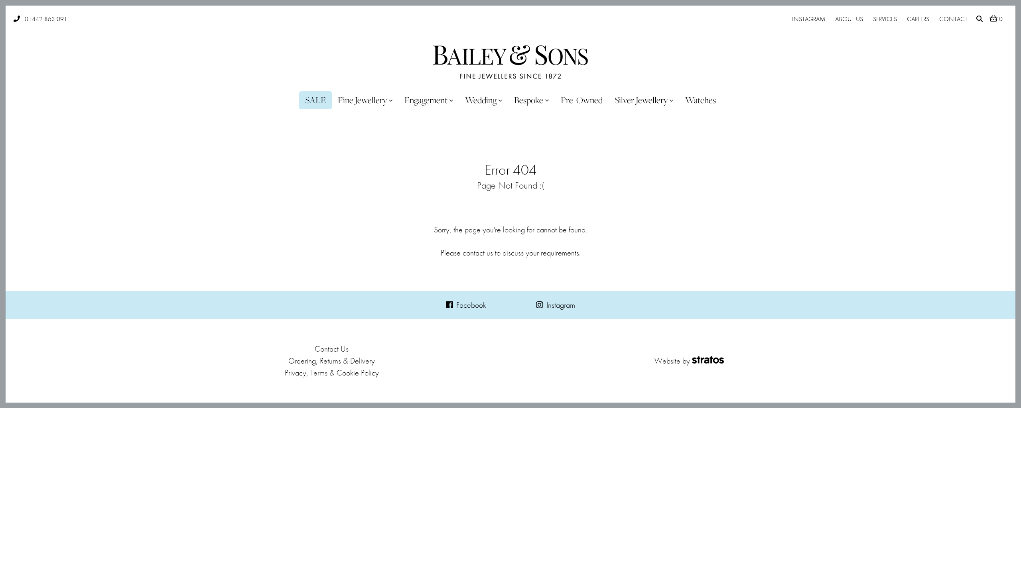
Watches (700, 100)
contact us (478, 253)
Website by (672, 361)
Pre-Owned (582, 100)
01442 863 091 (46, 19)
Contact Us (332, 349)
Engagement (425, 100)
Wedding (481, 100)
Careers (918, 19)
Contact (953, 19)
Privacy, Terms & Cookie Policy (332, 373)
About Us (849, 19)
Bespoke (528, 100)
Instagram (808, 19)
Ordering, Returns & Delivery (331, 361)
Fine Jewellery (362, 100)
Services (885, 19)
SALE (315, 100)
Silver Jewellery (641, 100)
